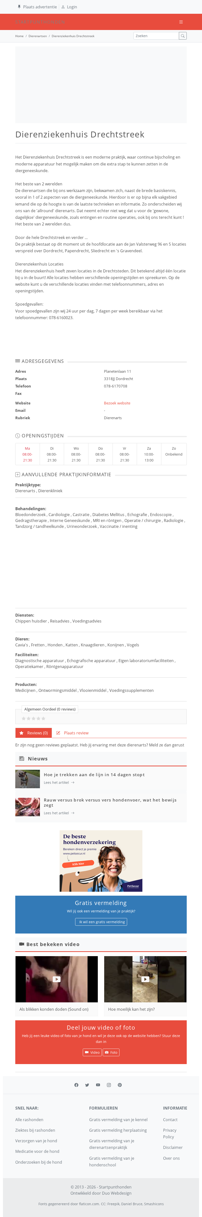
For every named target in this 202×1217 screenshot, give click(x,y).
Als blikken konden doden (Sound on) (53, 1009)
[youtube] (98, 1085)
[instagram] (109, 1085)
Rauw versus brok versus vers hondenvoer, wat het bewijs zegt (110, 802)
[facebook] (76, 1085)
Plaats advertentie (40, 7)
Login (72, 7)
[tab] (33, 733)
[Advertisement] (101, 84)
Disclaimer (173, 1147)
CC (103, 1204)
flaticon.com (89, 1204)
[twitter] (87, 1085)
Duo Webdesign (117, 1193)
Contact (170, 1119)
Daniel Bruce (131, 1204)
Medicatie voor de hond (37, 1151)
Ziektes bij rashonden (35, 1130)
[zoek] (183, 36)
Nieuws (38, 758)
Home (19, 36)
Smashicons (154, 1204)
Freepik (113, 1204)
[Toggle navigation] (181, 22)
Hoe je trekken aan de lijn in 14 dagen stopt (94, 774)
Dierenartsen (38, 36)
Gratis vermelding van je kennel (118, 1119)
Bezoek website (117, 403)
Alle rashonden (29, 1119)
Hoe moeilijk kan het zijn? (131, 1009)
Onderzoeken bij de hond (38, 1162)
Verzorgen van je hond (36, 1140)
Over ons (171, 1158)
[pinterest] (120, 1085)
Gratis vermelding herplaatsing (118, 1130)
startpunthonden (19, 22)
